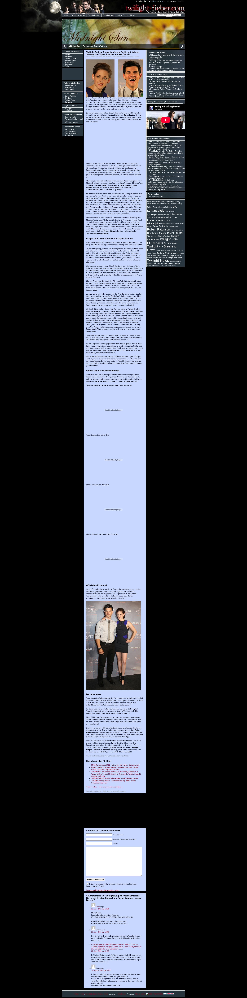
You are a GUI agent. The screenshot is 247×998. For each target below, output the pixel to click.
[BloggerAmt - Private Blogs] (154, 994)
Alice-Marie (153, 151)
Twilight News (107, 56)
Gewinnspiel (152, 215)
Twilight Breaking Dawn (163, 250)
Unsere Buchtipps (71, 123)
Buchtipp (179, 204)
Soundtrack (69, 64)
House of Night (70, 117)
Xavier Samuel (170, 266)
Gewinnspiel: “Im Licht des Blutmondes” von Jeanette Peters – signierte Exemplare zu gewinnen (165, 63)
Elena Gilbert (170, 211)
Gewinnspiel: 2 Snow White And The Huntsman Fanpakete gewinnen (166, 96)
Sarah (151, 157)
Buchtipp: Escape (155, 67)
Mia (150, 141)
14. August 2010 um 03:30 (101, 970)
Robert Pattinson (158, 229)
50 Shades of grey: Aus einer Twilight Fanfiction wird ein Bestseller (166, 56)
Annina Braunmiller (153, 201)
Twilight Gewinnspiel (159, 258)
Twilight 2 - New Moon (166, 243)
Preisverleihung (172, 226)
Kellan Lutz (171, 217)
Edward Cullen (155, 145)
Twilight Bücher (94, 15)
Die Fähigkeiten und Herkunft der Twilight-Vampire (164, 82)
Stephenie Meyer (78, 15)
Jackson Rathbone (156, 217)
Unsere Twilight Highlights (70, 97)
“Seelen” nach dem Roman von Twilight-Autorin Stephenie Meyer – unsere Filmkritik (166, 69)
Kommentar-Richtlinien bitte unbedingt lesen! (103, 890)
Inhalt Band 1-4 (70, 86)
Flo (150, 172)
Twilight (67, 54)
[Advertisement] (73, 74)
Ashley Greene (166, 201)
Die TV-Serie (69, 129)
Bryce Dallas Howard (169, 203)
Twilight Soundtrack (175, 261)
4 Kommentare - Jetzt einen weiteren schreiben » (104, 787)
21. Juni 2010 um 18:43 (100, 932)
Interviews (68, 110)
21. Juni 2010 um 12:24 (100, 909)
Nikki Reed (165, 224)
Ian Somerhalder (163, 215)
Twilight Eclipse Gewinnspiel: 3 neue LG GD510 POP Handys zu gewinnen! (166, 78)
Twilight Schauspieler (118, 56)
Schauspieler (69, 62)
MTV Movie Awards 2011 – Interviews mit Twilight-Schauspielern (115, 765)
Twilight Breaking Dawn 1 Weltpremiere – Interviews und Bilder (114, 778)
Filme (88, 56)
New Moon (68, 56)
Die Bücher (69, 135)
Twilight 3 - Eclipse (96, 56)
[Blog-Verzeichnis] (168, 994)
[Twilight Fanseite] (153, 12)
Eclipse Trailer (103, 994)
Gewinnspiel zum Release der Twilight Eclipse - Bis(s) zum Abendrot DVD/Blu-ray (166, 86)
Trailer (67, 66)
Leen (98, 907)
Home (66, 15)
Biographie (68, 109)
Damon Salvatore (165, 207)
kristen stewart (156, 220)
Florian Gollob (140, 994)
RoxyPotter (153, 186)
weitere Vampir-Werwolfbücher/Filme (163, 265)
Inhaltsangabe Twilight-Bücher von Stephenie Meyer (165, 90)
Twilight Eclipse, (91, 994)
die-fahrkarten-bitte (156, 197)
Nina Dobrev (175, 224)
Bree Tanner (69, 90)
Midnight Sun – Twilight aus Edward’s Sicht (88, 46)
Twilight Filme (108, 15)
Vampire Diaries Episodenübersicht (71, 132)
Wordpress (122, 994)
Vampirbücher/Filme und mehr (74, 120)
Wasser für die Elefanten (157, 264)
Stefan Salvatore (176, 230)
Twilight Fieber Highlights (70, 101)
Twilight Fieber (79, 994)
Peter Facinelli (160, 226)
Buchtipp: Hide (154, 59)
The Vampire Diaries (155, 236)
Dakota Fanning (153, 207)
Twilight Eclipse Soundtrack (159, 255)
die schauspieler (162, 208)
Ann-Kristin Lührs (156, 180)
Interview (176, 214)
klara (151, 163)
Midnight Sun (69, 88)
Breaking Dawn (70, 60)
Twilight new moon (174, 258)
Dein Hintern (154, 176)
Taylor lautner (175, 232)
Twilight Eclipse (70, 58)
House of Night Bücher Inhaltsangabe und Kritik (166, 93)
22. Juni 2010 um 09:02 (100, 951)
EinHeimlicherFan (156, 167)
